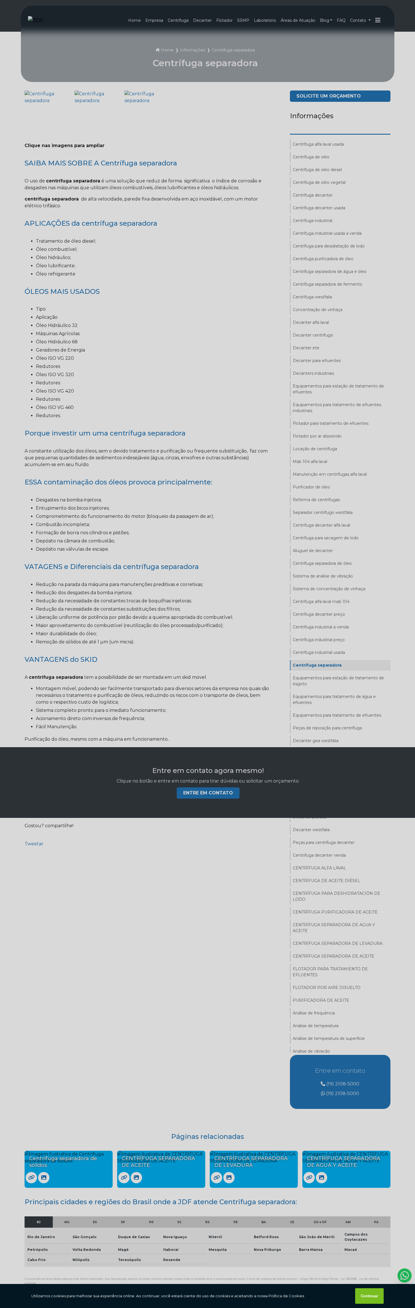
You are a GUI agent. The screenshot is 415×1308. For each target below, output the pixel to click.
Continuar (369, 1296)
